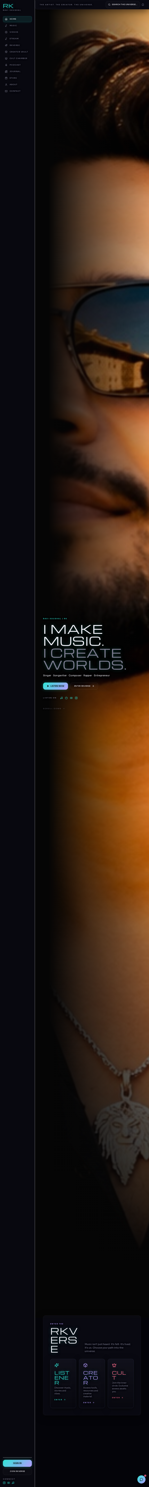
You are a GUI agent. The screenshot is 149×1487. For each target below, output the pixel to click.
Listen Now (57, 686)
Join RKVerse (17, 1471)
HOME (13, 19)
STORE (13, 78)
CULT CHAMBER (18, 58)
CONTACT (15, 91)
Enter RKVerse (82, 686)
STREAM (14, 38)
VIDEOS (14, 32)
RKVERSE (15, 45)
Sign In (17, 1463)
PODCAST (15, 65)
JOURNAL (15, 71)
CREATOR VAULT (19, 52)
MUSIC (13, 25)
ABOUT (13, 84)
